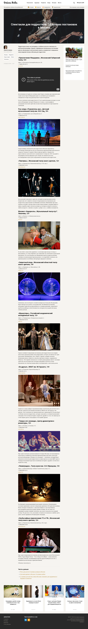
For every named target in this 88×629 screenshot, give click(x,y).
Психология (30, 2)
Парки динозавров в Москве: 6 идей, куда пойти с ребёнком (74, 60)
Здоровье (36, 2)
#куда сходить (7, 57)
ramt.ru (20, 321)
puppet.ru (20, 472)
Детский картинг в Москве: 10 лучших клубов (32, 574)
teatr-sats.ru (21, 117)
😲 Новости (38, 7)
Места (59, 2)
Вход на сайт (80, 2)
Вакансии (6, 622)
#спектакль (6, 59)
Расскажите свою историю (77, 7)
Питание (54, 2)
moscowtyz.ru (21, 167)
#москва (6, 54)
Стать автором (7, 624)
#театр (12, 57)
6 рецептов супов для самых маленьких (72, 66)
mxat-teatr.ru (21, 373)
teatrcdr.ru (21, 429)
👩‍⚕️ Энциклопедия (56, 7)
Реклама (6, 620)
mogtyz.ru (20, 270)
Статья (44, 20)
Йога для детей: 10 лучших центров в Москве (32, 571)
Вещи (49, 2)
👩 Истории (30, 7)
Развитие (43, 2)
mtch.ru (20, 219)
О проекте (6, 619)
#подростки (11, 54)
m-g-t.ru (20, 66)
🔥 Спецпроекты (46, 7)
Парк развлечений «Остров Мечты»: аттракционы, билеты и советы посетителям (74, 72)
